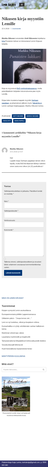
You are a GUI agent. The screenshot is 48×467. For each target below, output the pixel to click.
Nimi (6, 201)
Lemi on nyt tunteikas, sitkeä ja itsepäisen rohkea (20, 322)
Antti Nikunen (18, 116)
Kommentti (9, 230)
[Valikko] (21, 5)
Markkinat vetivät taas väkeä (13, 333)
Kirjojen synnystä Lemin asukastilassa (16, 310)
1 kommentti (16, 29)
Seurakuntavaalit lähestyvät (12, 345)
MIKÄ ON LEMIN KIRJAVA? (13, 298)
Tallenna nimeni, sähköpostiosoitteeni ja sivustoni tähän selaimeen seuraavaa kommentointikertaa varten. (22, 264)
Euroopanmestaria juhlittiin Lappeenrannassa (19, 314)
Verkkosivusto (9, 220)
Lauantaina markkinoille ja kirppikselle (16, 337)
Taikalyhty (7, 120)
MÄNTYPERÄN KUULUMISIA (13, 356)
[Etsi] (43, 369)
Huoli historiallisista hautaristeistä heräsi (17, 349)
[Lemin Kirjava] (9, 4)
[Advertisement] (19, 435)
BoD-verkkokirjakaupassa (27, 88)
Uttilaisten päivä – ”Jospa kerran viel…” (17, 318)
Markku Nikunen (32, 116)
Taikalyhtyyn (37, 103)
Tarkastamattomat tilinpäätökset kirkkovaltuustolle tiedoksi (24, 341)
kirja (3, 41)
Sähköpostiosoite (11, 211)
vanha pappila (19, 120)
